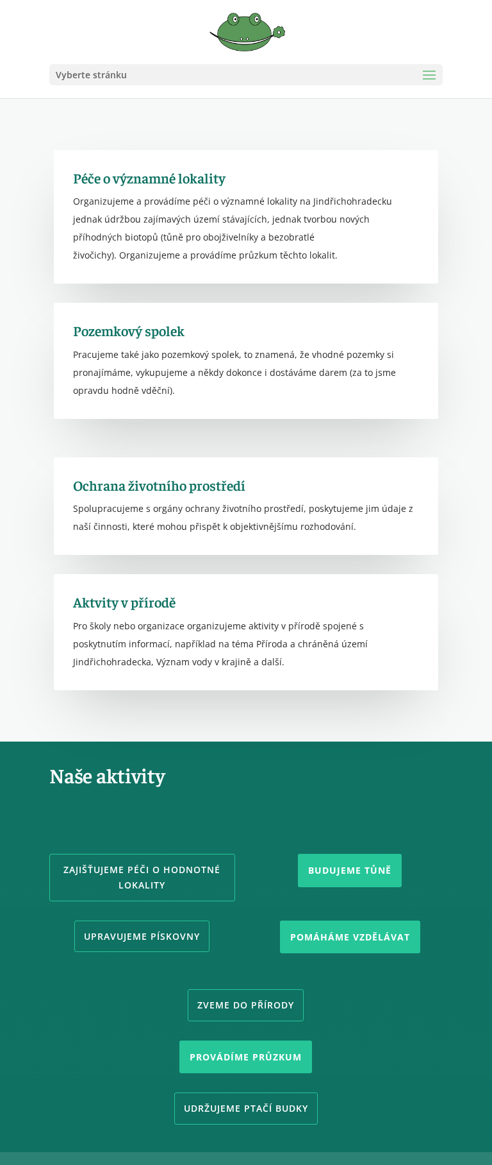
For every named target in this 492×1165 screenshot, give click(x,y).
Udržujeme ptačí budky (246, 1108)
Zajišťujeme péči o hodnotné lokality (141, 877)
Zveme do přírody (245, 1005)
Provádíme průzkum (246, 1057)
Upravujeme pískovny (142, 936)
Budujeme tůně (349, 870)
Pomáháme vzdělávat (350, 937)
